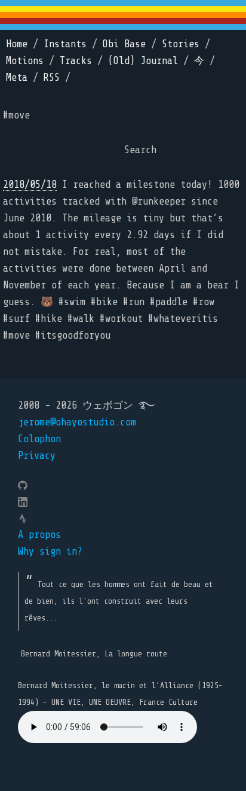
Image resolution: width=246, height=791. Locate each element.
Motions (25, 60)
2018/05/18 (30, 184)
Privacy (37, 455)
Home (16, 44)
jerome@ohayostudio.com (77, 422)
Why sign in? (50, 551)
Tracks (76, 60)
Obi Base (124, 44)
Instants (65, 44)
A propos (39, 534)
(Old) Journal (143, 60)
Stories (180, 44)
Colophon (39, 439)
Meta (16, 77)
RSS (52, 77)
